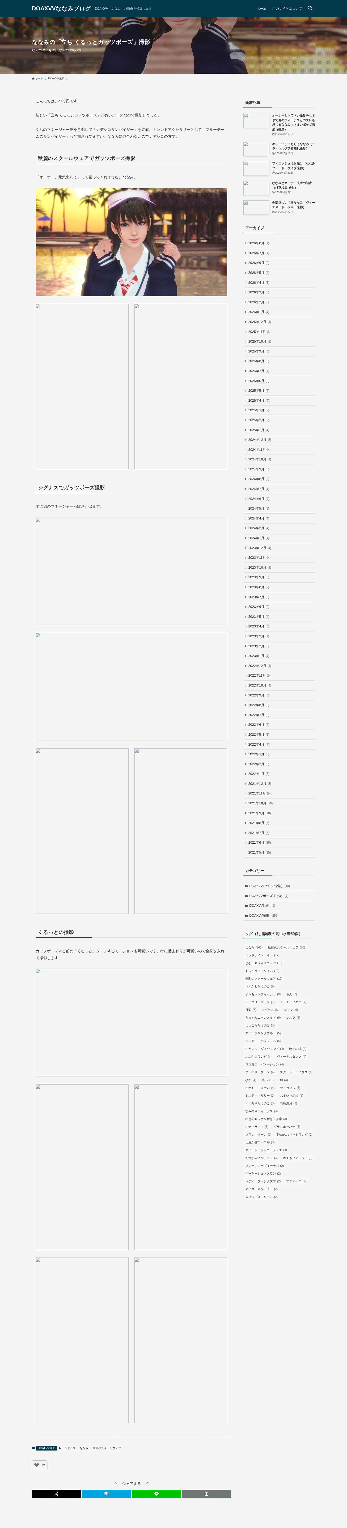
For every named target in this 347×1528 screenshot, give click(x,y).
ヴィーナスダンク (291, 1056)
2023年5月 (258, 616)
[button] (56, 1494)
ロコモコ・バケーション (264, 1064)
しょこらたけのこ (260, 1025)
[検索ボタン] (310, 8)
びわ (250, 1080)
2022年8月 (258, 705)
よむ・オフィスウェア (263, 963)
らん (291, 994)
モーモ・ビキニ (293, 1002)
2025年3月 (258, 410)
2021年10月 (260, 803)
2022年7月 (258, 715)
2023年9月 (258, 577)
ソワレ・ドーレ (258, 1134)
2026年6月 (258, 263)
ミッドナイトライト (262, 955)
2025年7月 (258, 371)
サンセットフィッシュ (263, 994)
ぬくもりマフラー (297, 1158)
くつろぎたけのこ (260, 1103)
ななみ (84, 1448)
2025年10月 (259, 341)
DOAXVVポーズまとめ (268, 896)
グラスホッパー (287, 1127)
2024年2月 (258, 528)
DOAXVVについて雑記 (269, 886)
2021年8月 (258, 823)
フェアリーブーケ (260, 1072)
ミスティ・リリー (260, 1095)
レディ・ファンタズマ (263, 1181)
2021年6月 (259, 842)
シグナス (70, 1448)
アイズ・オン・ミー (261, 1189)
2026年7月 (258, 253)
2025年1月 (258, 430)
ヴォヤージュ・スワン (263, 1173)
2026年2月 (258, 302)
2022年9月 (258, 695)
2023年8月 (258, 587)
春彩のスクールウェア (263, 978)
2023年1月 (258, 656)
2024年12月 (259, 440)
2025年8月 (258, 361)
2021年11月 (259, 793)
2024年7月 (258, 489)
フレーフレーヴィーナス (264, 1165)
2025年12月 (259, 322)
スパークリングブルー (263, 1033)
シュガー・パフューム (263, 1041)
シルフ (293, 1017)
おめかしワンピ (258, 1056)
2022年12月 (259, 666)
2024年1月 (258, 538)
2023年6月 (258, 607)
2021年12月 (259, 783)
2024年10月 (259, 459)
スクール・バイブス (296, 1072)
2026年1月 (258, 312)
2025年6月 (258, 381)
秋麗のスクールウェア (107, 1448)
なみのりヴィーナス (261, 1111)
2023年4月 (258, 626)
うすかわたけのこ (260, 986)
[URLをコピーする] (206, 1494)
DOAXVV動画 (262, 905)
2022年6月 (258, 724)
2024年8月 (258, 479)
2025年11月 (259, 332)
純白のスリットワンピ (294, 1134)
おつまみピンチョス (261, 1158)
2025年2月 (258, 420)
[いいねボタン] (36, 1465)
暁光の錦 (297, 1049)
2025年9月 (258, 351)
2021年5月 (259, 852)
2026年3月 (258, 292)
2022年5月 (258, 734)
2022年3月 (258, 754)
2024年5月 (258, 508)
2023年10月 (259, 567)
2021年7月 (258, 833)
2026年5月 (258, 273)
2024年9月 (258, 469)
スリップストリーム (261, 1197)
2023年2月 (258, 646)
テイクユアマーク (260, 1002)
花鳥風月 (288, 1103)
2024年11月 (259, 449)
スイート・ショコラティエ (266, 1150)
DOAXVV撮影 (46, 1448)
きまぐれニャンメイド (263, 1017)
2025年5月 (258, 390)
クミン (291, 1010)
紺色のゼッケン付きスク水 (266, 1119)
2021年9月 (259, 813)
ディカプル (290, 1088)
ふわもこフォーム (260, 1088)
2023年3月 (258, 636)
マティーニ (296, 1181)
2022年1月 (258, 774)
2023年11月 (259, 557)
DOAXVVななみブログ (61, 8)
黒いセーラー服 (275, 1080)
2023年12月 (259, 548)
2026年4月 (258, 282)
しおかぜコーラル (260, 1142)
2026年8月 (258, 243)
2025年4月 (258, 400)
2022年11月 (259, 675)
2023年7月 (258, 597)
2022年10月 (259, 685)
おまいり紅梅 (291, 1095)
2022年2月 (258, 764)
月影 (250, 1010)
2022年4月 (258, 744)
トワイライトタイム (262, 971)
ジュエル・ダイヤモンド (264, 1049)
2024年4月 (258, 518)
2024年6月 (258, 499)
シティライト (256, 1127)
